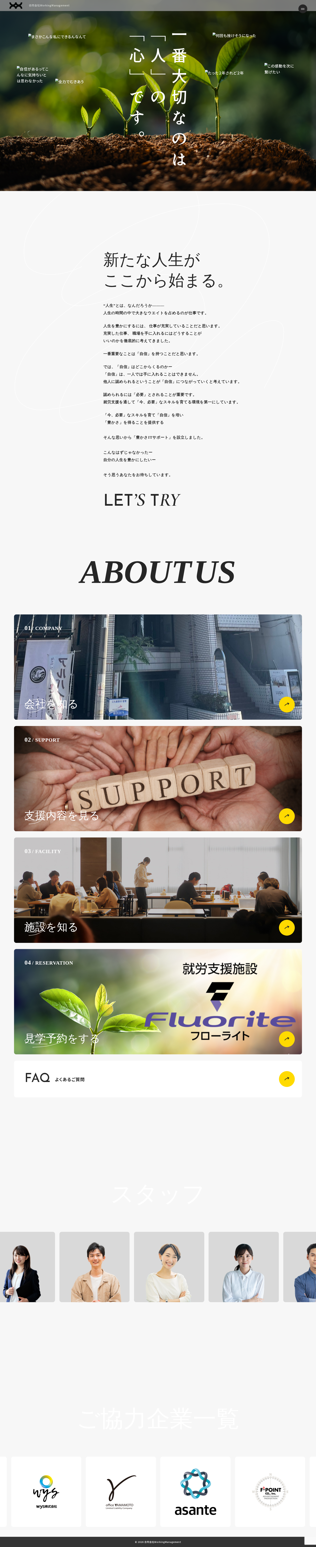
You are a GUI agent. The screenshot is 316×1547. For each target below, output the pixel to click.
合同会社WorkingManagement (49, 5)
